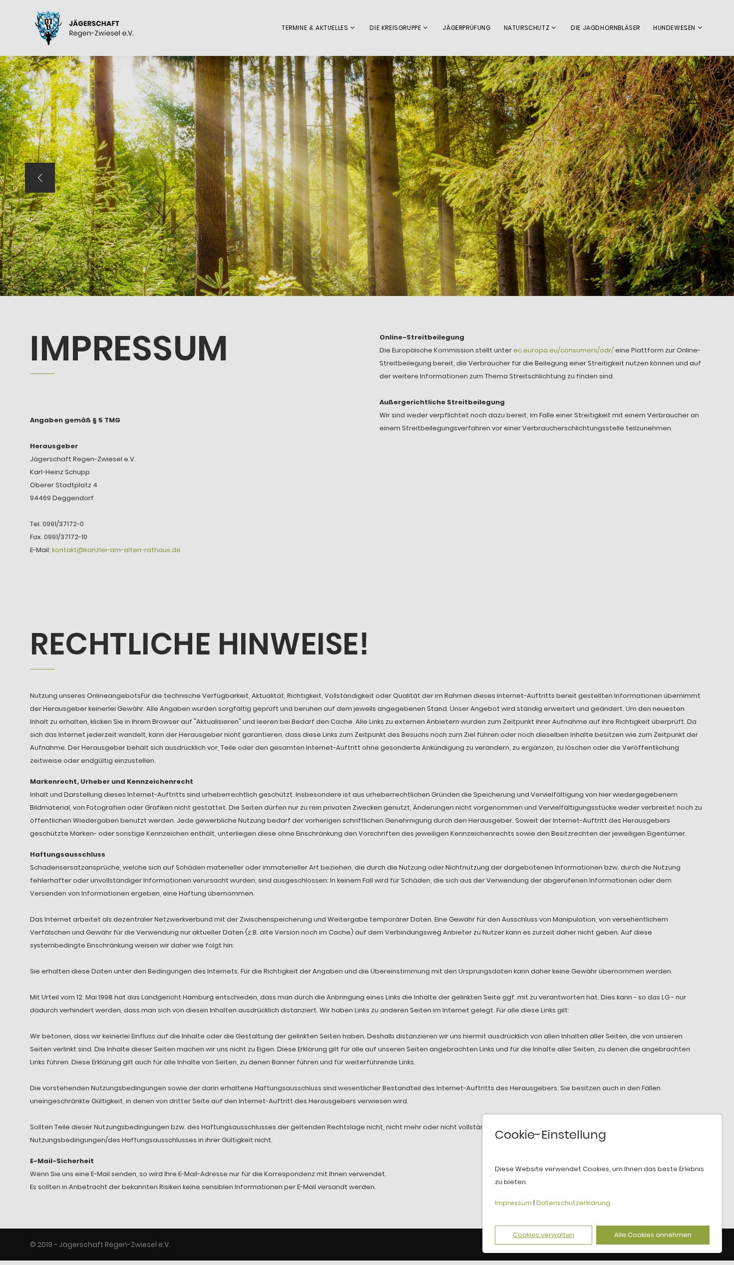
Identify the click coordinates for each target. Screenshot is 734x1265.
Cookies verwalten (543, 1235)
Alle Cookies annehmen (653, 1235)
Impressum (513, 1203)
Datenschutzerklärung (573, 1203)
